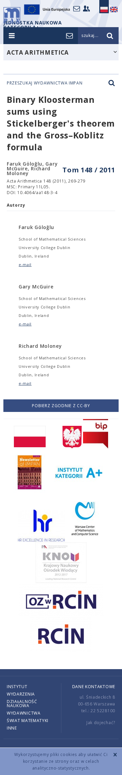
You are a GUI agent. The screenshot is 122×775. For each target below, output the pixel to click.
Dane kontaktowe (94, 686)
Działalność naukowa (22, 703)
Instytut (17, 686)
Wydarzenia (21, 694)
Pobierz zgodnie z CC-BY (61, 406)
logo (11, 15)
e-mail (25, 264)
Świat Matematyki (27, 720)
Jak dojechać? (100, 722)
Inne (12, 728)
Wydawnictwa (24, 713)
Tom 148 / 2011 (88, 169)
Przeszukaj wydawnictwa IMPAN (45, 83)
